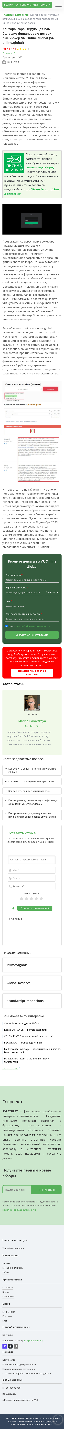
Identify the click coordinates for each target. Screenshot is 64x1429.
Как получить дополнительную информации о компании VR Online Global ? (33, 802)
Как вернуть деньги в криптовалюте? (29, 791)
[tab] (32, 770)
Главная (7, 14)
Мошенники (8, 1311)
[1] (21, 898)
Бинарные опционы (12, 1267)
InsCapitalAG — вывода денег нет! (23, 1042)
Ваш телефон (14, 575)
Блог (4, 1320)
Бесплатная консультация (32, 634)
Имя (8, 601)
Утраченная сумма (16, 587)
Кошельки (7, 1287)
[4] (36, 898)
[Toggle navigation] (58, 5)
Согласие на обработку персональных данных (26, 1373)
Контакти (7, 1316)
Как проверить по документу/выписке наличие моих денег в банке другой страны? (33, 815)
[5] (41, 898)
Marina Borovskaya (32, 721)
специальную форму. (40, 167)
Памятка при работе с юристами (32, 672)
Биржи (5, 1292)
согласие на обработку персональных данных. (32, 626)
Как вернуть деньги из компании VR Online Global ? (32, 770)
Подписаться (46, 1190)
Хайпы (5, 1272)
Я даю (29, 626)
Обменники (8, 1296)
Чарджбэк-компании (13, 1248)
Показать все (10, 1068)
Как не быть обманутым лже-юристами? (31, 781)
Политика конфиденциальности (19, 1209)
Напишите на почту (22, 1340)
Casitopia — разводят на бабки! (21, 1023)
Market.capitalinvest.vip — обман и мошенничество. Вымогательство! (32, 1050)
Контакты (7, 1334)
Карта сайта (8, 1359)
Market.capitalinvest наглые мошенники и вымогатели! (26, 1060)
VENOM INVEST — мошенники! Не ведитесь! (28, 1036)
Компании (21, 14)
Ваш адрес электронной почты (23, 613)
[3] (31, 898)
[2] (26, 898)
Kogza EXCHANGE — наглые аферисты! (25, 1029)
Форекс (6, 1263)
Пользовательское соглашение (18, 1368)
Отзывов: (7, 53)
